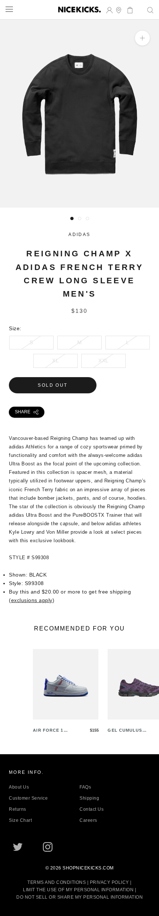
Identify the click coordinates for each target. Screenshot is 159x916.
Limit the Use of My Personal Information (78, 889)
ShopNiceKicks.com (88, 868)
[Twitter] (18, 847)
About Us (19, 787)
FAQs (85, 787)
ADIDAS (79, 234)
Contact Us (92, 809)
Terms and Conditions (56, 882)
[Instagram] (48, 847)
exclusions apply (32, 600)
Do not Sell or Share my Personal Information (79, 897)
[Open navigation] (9, 9)
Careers (88, 820)
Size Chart (20, 820)
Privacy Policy (109, 882)
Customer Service (28, 798)
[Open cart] (127, 9)
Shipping (89, 798)
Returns (17, 809)
